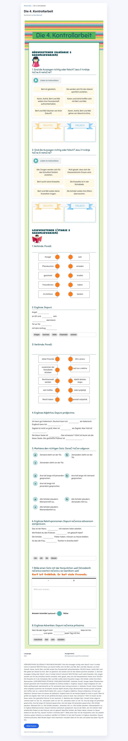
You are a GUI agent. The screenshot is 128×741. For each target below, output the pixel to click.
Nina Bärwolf (37, 15)
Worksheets (27, 6)
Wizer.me (50, 732)
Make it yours (31, 726)
